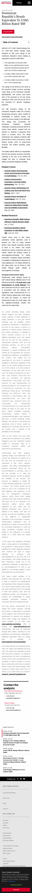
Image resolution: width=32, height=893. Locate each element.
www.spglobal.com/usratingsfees (14, 642)
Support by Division (7, 848)
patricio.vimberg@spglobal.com (13, 710)
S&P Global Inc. (9, 813)
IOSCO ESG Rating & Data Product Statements (14, 866)
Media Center (6, 798)
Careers (5, 858)
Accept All (16, 889)
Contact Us (5, 808)
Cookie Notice (11, 881)
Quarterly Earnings (7, 838)
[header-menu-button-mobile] (29, 3)
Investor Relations (7, 833)
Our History (5, 823)
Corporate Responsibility (9, 861)
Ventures (5, 825)
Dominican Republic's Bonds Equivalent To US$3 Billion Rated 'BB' (16, 230)
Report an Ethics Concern (9, 850)
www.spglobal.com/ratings (11, 624)
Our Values (5, 820)
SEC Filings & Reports (8, 840)
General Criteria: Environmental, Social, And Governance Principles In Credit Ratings (16, 173)
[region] (16, 880)
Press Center (6, 827)
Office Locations (7, 853)
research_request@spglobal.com (14, 674)
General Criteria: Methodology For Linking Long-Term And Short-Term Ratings (17, 190)
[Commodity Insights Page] (18, 779)
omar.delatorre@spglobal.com (13, 698)
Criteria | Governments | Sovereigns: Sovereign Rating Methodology (15, 182)
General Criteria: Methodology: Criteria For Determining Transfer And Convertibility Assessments (16, 205)
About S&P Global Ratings (9, 792)
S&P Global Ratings (10, 786)
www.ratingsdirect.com (22, 626)
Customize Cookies (16, 884)
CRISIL (4, 803)
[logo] (6, 3)
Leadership (5, 863)
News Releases (6, 835)
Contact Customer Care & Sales (10, 846)
